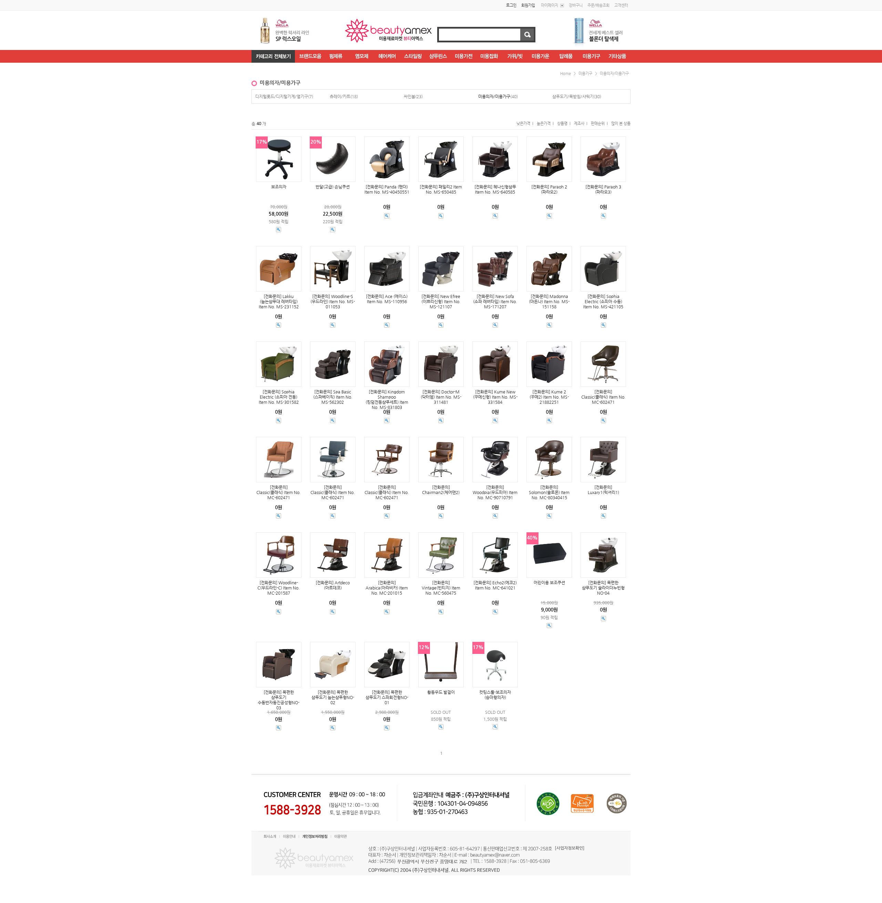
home (565, 73)
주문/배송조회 (598, 5)
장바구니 (576, 5)
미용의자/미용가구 (614, 73)
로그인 (511, 5)
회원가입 (528, 5)
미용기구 (585, 73)
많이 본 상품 (620, 123)
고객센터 (621, 5)
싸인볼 (409, 96)
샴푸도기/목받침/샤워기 (573, 96)
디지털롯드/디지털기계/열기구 (281, 96)
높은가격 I (545, 123)
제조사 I (580, 123)
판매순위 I (599, 123)
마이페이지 (549, 5)
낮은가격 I (524, 123)
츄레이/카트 (340, 96)
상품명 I (564, 123)
